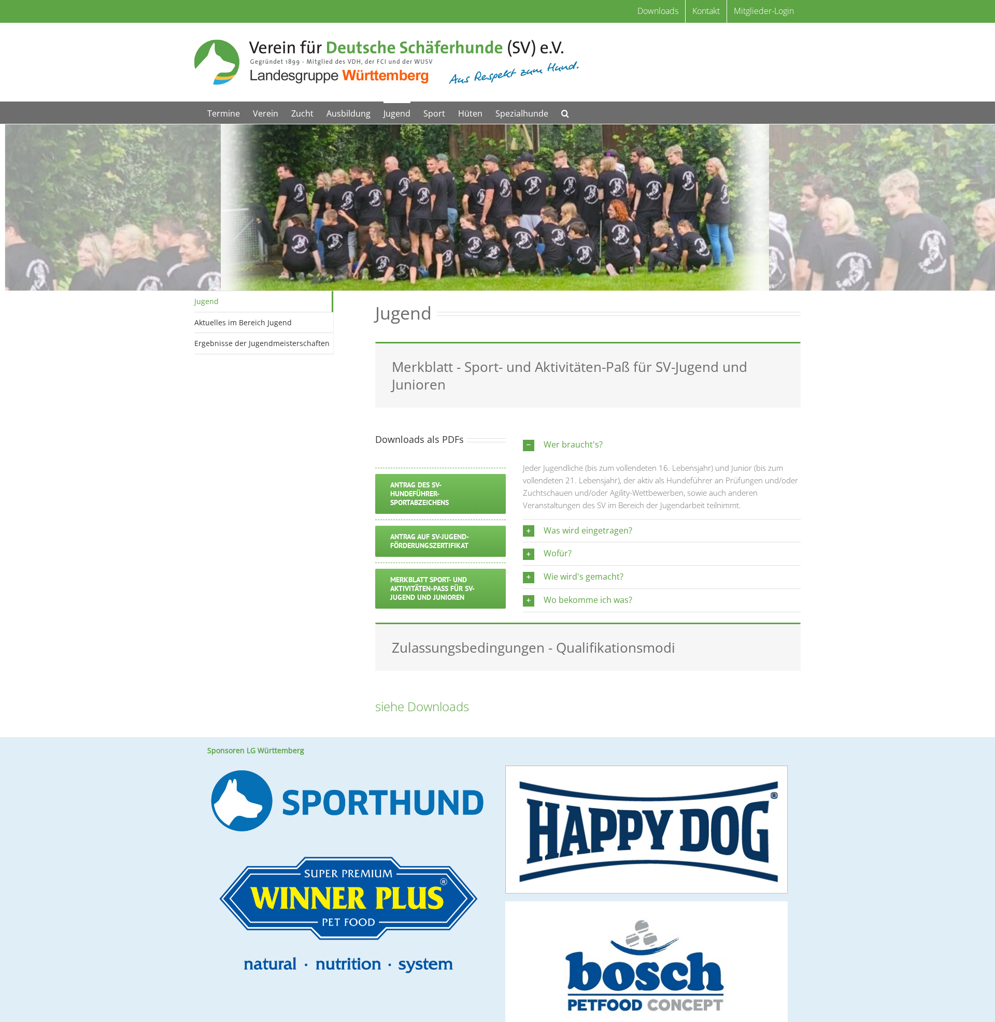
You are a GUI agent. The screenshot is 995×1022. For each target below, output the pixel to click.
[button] (565, 113)
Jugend (206, 301)
